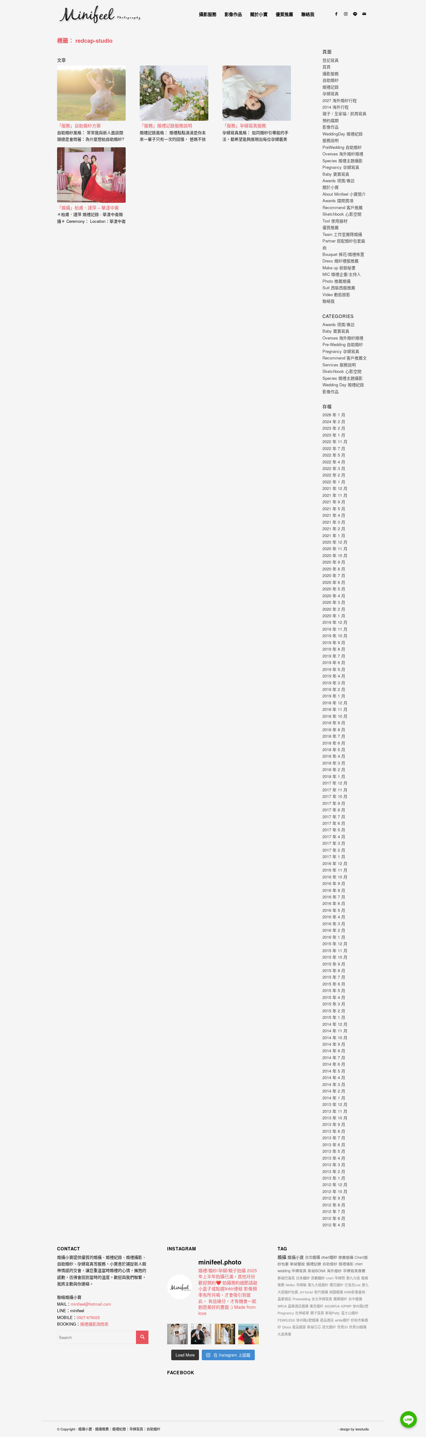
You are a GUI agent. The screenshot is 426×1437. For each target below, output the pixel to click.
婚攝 (282, 1257)
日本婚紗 (303, 1277)
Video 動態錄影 (336, 294)
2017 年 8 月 (333, 810)
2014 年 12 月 (334, 1024)
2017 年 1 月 (333, 856)
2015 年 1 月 (333, 1017)
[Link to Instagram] (345, 13)
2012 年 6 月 (333, 1218)
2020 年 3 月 (333, 602)
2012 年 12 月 (334, 1184)
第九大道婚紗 (318, 1284)
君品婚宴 (299, 1326)
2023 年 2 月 (333, 428)
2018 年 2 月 (333, 769)
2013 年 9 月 (333, 1124)
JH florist (306, 1291)
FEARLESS (286, 1319)
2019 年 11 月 (334, 629)
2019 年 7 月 (333, 656)
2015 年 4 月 (333, 997)
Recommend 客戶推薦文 (344, 358)
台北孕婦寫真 (322, 1298)
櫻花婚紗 (336, 1284)
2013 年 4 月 (333, 1158)
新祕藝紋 (297, 1263)
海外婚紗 (334, 1270)
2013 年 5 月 (333, 1151)
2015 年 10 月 (334, 957)
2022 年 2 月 (333, 475)
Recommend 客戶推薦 (342, 207)
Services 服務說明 (339, 365)
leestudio (362, 1428)
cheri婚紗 (329, 1257)
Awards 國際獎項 (337, 200)
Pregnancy (286, 1312)
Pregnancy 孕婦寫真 (340, 167)
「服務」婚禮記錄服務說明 (166, 125)
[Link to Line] (355, 13)
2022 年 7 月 (333, 448)
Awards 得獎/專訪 (338, 180)
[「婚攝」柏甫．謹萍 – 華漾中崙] (91, 175)
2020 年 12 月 (334, 542)
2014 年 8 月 (333, 1050)
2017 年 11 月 (334, 790)
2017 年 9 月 (333, 803)
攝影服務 (330, 73)
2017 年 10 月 (334, 796)
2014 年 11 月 (334, 1031)
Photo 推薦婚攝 (336, 281)
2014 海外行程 (335, 107)
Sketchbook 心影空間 (341, 214)
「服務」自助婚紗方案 (79, 125)
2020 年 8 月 (333, 569)
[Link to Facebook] (336, 13)
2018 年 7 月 (333, 736)
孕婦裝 (301, 1284)
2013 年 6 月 (333, 1144)
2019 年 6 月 (333, 662)
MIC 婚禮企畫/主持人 (341, 274)
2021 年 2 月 (333, 528)
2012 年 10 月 (334, 1191)
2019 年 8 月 (333, 649)
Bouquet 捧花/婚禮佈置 (343, 254)
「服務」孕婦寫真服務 (244, 125)
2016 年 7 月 (333, 897)
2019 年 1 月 (333, 696)
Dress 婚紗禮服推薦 (340, 261)
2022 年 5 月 (333, 455)
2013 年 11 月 (334, 1111)
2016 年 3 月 (333, 923)
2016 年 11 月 (334, 870)
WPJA (282, 1305)
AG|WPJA (332, 1305)
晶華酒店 (284, 1298)
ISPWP (346, 1305)
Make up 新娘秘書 (339, 268)
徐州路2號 (360, 1305)
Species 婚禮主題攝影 (342, 161)
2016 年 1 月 (333, 937)
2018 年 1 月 (333, 776)
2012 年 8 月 (333, 1205)
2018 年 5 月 (333, 749)
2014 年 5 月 (333, 1071)
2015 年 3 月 (333, 1004)
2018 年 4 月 (333, 756)
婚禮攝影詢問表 (94, 1324)
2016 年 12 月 (334, 863)
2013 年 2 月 (333, 1171)
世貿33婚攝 (357, 1326)
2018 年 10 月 (334, 716)
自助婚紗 (330, 80)
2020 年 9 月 (333, 562)
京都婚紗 (318, 1277)
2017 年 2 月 (333, 850)
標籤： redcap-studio (85, 41)
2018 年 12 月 (334, 703)
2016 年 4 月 (333, 917)
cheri (329, 1277)
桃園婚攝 (336, 1291)
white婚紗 (342, 1319)
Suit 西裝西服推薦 (338, 288)
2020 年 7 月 (333, 575)
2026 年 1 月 (333, 415)
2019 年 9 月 (333, 642)
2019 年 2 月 (333, 689)
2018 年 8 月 (333, 729)
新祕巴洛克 (286, 1277)
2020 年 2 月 (333, 609)
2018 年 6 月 (333, 743)
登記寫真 (330, 60)
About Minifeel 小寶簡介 (344, 194)
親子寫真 (317, 1312)
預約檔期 (330, 120)
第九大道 (353, 1277)
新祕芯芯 (314, 1326)
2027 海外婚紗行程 (339, 100)
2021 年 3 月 (333, 522)
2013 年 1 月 (333, 1178)
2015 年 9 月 (333, 964)
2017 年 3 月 (333, 843)
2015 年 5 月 (333, 990)
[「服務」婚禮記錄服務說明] (174, 93)
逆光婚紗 (329, 1326)
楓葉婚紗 (340, 1298)
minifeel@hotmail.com (91, 1304)
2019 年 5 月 (333, 669)
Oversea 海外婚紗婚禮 (342, 154)
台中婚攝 (355, 1298)
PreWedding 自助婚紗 (342, 147)
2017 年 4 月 (333, 836)
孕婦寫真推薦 (354, 1270)
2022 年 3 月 (333, 468)
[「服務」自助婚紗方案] (91, 93)
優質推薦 (330, 227)
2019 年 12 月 (334, 622)
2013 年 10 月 (334, 1118)
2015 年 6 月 (333, 984)
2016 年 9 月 (333, 883)
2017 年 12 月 (334, 783)
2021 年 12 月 (334, 488)
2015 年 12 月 (334, 943)
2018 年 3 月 (333, 763)
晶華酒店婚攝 (298, 1305)
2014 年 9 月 (333, 1044)
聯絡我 (328, 301)
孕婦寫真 (330, 93)
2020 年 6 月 (333, 582)
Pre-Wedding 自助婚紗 (342, 344)
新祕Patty (332, 1312)
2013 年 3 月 (333, 1164)
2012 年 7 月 (333, 1211)
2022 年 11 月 (334, 441)
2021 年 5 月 (333, 508)
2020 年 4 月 (333, 596)
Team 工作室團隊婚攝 (342, 234)
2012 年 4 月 (333, 1225)
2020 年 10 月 (334, 555)
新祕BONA (317, 1270)
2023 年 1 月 (333, 435)
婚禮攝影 (346, 1263)
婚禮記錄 (330, 87)
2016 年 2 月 (333, 930)
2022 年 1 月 (333, 482)
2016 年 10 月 (334, 877)
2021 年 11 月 (334, 495)
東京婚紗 (316, 1305)
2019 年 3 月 (333, 683)
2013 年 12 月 (334, 1104)
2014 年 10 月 (334, 1037)
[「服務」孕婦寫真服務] (256, 93)
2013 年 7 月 (333, 1138)
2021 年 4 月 (333, 515)
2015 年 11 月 (334, 950)
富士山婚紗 (349, 1312)
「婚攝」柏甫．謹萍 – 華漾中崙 (88, 207)
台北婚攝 (312, 1257)
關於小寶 (330, 187)
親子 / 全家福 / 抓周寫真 (344, 113)
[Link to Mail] (364, 13)
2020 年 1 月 (333, 615)
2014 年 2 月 (333, 1091)
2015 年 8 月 (333, 970)
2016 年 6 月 (333, 903)
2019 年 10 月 (334, 635)
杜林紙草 (302, 1312)
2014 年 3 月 (333, 1084)
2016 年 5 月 (333, 910)
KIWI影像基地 (354, 1291)
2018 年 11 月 (334, 709)
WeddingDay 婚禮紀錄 (342, 134)
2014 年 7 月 (333, 1057)
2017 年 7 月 (333, 816)
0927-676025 (88, 1317)
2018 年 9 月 (333, 723)
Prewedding (301, 1298)
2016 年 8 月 (333, 890)
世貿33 (342, 1326)
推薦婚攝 (345, 1257)
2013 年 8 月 (333, 1131)
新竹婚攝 (321, 1291)
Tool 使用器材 (334, 221)
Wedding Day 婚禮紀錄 (343, 385)
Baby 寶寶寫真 (335, 174)
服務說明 (330, 140)
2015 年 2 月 (333, 1011)
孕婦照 (340, 1277)
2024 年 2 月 (333, 421)
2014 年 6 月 (333, 1064)
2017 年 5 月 (333, 830)
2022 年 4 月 (333, 462)
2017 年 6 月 (333, 823)
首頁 (326, 67)
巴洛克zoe (353, 1284)
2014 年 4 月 (333, 1077)
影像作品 (330, 127)
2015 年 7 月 (333, 977)
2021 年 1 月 (333, 535)
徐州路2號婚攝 (307, 1319)
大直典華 (284, 1334)
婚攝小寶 (296, 1257)
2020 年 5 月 (333, 589)
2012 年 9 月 (333, 1198)
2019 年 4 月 (333, 676)
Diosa (286, 1326)
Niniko (290, 1284)
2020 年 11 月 (334, 548)
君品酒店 (327, 1319)
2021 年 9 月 (333, 502)
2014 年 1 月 (333, 1098)
